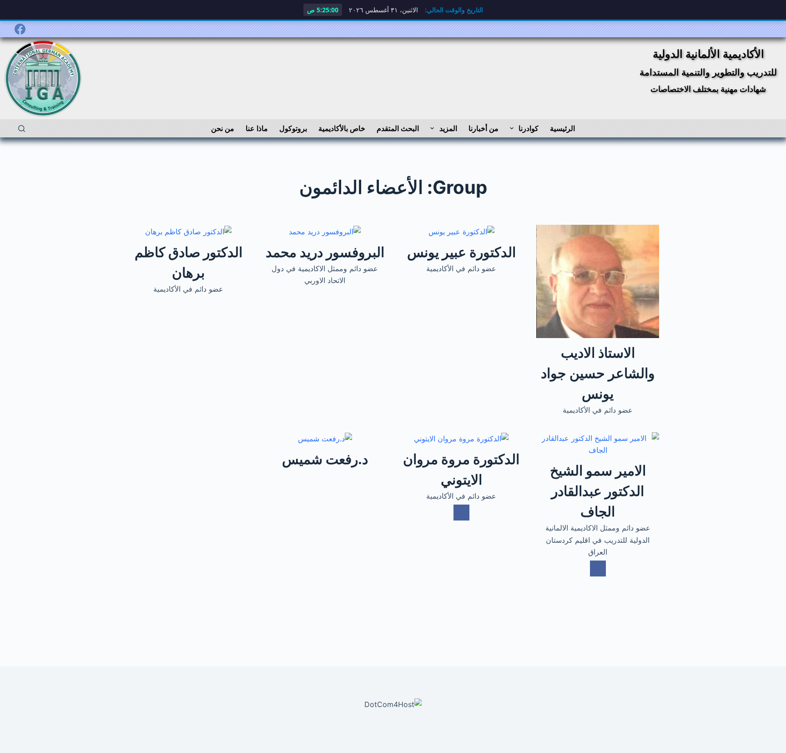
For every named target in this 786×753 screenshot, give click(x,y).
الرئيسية (562, 128)
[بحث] (21, 128)
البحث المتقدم (398, 128)
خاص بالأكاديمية (341, 128)
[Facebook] (20, 29)
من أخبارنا (484, 128)
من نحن (222, 128)
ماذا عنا (257, 128)
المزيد (448, 128)
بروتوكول (293, 128)
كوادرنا (529, 128)
